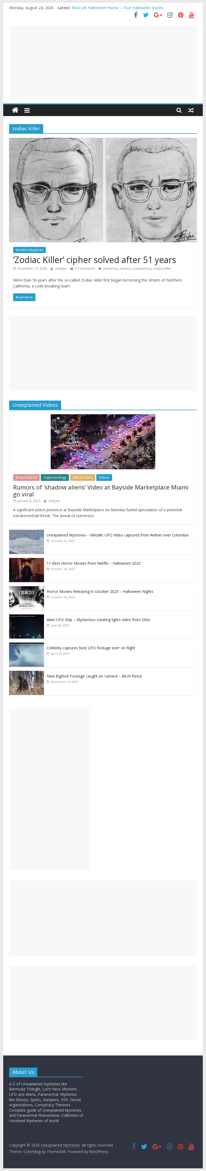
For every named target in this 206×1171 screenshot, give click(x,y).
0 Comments (85, 268)
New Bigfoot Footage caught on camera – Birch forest (94, 676)
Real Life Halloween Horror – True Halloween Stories (118, 7)
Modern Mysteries (29, 250)
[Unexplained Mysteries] (15, 110)
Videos (104, 477)
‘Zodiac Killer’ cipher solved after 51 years (94, 259)
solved (125, 268)
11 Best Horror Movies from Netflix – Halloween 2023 (94, 563)
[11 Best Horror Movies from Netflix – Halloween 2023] (26, 560)
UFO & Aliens (83, 477)
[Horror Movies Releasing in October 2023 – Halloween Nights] (26, 589)
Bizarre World (26, 477)
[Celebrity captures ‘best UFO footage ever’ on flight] (26, 645)
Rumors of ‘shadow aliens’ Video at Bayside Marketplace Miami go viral (101, 490)
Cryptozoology (54, 477)
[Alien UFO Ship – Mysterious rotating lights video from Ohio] (26, 617)
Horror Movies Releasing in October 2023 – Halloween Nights (100, 591)
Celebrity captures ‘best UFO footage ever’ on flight (91, 647)
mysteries (110, 268)
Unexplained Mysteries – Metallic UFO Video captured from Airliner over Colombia (118, 535)
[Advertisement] (103, 63)
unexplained (141, 268)
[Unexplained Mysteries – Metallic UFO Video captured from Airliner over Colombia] (26, 532)
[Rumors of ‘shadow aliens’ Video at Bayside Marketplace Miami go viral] (103, 417)
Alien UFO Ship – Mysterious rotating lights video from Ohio (98, 619)
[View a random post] (191, 110)
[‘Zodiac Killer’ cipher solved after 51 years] (103, 141)
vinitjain (61, 268)
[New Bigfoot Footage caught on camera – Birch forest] (26, 673)
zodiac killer (162, 268)
